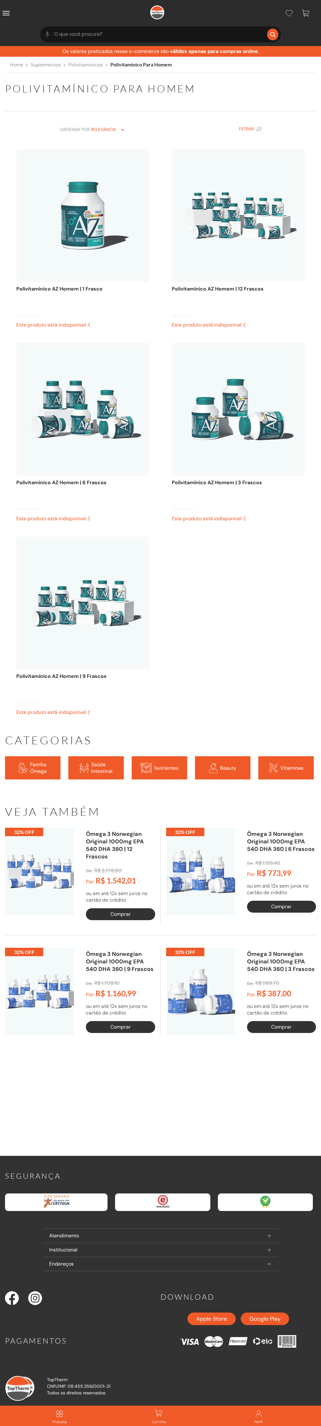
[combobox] (160, 34)
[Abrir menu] (8, 13)
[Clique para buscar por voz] (47, 34)
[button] (160, 1236)
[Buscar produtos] (272, 34)
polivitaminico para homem (141, 64)
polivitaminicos (85, 64)
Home (16, 64)
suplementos (46, 64)
